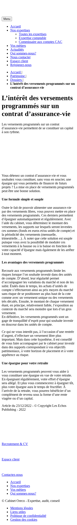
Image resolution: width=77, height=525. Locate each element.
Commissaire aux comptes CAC (40, 42)
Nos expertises (20, 30)
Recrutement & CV (15, 444)
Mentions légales (21, 508)
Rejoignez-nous (20, 65)
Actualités (17, 49)
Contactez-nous (12, 474)
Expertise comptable (32, 38)
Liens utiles (18, 512)
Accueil (15, 26)
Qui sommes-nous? (23, 53)
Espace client (19, 61)
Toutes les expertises (32, 34)
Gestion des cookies (23, 519)
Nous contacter (20, 57)
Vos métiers (18, 45)
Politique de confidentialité (28, 516)
